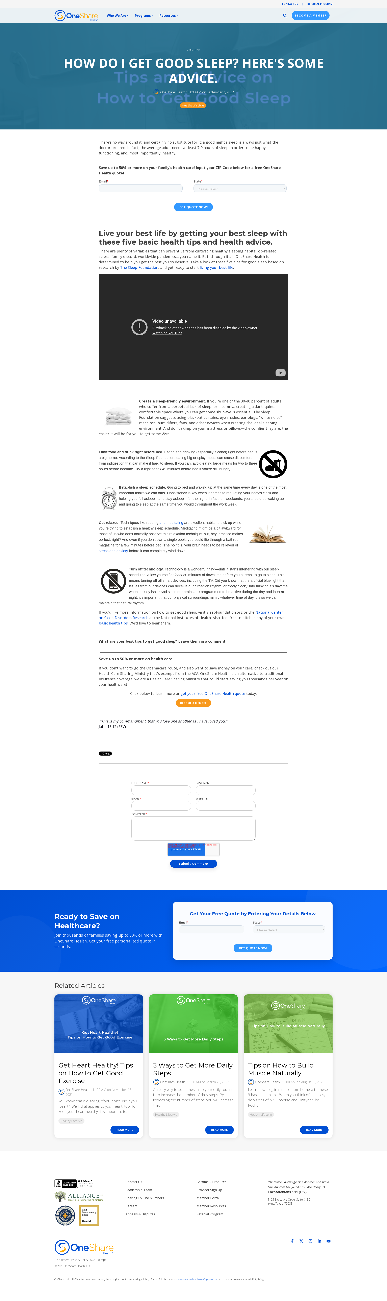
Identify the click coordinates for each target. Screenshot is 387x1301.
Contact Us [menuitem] (134, 1182)
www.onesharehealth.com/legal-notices (197, 1279)
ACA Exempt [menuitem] (98, 1260)
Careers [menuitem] (131, 1206)
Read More (125, 1130)
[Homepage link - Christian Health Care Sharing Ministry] (84, 1253)
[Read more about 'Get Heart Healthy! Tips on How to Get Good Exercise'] (98, 1023)
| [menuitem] (302, 4)
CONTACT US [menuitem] (290, 4)
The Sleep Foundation (139, 267)
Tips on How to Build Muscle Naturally (281, 1069)
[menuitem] (300, 1186)
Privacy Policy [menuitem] (79, 1260)
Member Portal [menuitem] (208, 1198)
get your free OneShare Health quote (213, 693)
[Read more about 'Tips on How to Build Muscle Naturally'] (288, 1023)
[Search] (285, 15)
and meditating (171, 523)
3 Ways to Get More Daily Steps (193, 1069)
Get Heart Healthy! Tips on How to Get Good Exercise (95, 1073)
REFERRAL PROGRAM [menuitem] (320, 4)
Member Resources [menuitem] (211, 1206)
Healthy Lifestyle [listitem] (71, 1121)
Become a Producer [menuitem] (211, 1182)
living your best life (216, 267)
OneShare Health (172, 92)
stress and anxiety (113, 551)
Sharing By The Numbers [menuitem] (145, 1198)
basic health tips (113, 623)
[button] (292, 1241)
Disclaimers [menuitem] (61, 1260)
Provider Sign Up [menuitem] (209, 1190)
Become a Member (311, 15)
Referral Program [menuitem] (210, 1214)
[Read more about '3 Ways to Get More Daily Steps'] (193, 1023)
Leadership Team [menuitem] (139, 1190)
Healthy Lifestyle (193, 105)
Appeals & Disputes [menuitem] (140, 1214)
